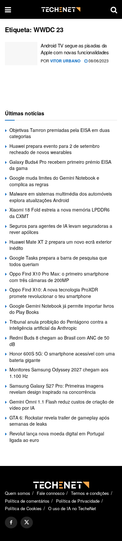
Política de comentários (27, 501)
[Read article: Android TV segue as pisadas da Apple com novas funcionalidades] (21, 53)
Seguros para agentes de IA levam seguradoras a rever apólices (60, 229)
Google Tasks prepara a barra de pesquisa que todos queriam (58, 260)
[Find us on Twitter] (26, 522)
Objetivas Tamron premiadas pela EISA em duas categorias (59, 133)
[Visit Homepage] (60, 9)
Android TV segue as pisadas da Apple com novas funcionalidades (75, 49)
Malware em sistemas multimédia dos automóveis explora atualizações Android (60, 196)
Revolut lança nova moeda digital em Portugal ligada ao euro (56, 436)
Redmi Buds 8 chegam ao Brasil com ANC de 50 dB (59, 340)
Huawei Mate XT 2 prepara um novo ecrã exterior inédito (60, 244)
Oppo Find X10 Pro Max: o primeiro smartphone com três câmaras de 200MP (59, 276)
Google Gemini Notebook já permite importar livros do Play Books (61, 309)
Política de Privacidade (78, 501)
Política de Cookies (23, 508)
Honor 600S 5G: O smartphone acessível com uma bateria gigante (62, 356)
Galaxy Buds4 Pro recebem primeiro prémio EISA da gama (60, 165)
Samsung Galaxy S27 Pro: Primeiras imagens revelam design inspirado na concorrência (56, 388)
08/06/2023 (98, 60)
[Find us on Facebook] (11, 522)
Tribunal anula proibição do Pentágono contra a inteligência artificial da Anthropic (58, 324)
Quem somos (17, 493)
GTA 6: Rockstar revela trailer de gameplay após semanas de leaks (59, 420)
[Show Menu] (8, 9)
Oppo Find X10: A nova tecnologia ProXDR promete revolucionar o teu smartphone (53, 292)
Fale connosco (50, 493)
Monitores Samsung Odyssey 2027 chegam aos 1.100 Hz (58, 372)
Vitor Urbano (65, 61)
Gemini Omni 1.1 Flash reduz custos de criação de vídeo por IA (61, 404)
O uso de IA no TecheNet (72, 508)
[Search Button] (114, 9)
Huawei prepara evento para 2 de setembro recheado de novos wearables (54, 149)
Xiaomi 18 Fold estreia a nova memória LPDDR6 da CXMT (59, 212)
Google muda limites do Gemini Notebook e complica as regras (54, 180)
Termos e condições (90, 493)
